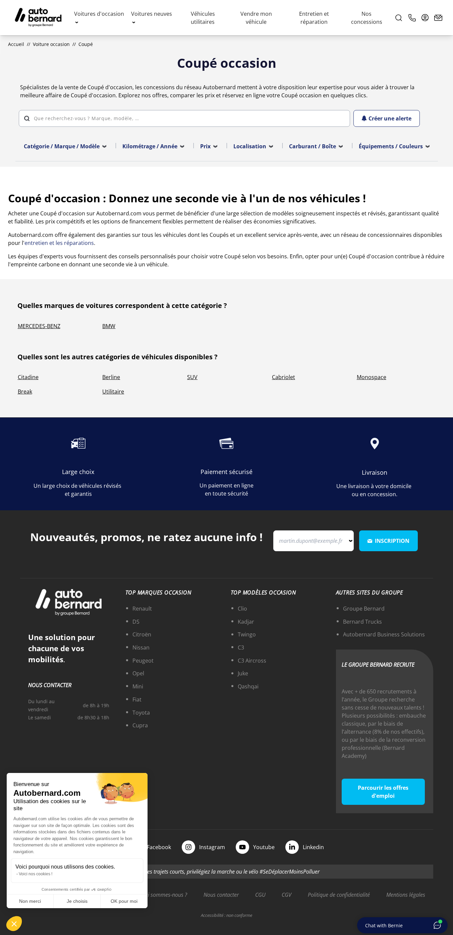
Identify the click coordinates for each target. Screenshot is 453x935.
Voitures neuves (151, 13)
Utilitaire (113, 391)
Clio (242, 608)
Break (25, 391)
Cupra (140, 725)
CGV (286, 894)
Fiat (136, 699)
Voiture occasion (51, 44)
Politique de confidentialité (339, 894)
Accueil (16, 44)
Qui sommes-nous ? (164, 894)
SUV (192, 377)
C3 (241, 647)
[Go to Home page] (38, 18)
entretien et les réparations (59, 243)
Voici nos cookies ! (35, 874)
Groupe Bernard (364, 608)
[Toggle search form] (398, 17)
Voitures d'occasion (99, 13)
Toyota (141, 712)
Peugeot (143, 660)
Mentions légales (405, 894)
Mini (137, 686)
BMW (108, 326)
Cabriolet (283, 377)
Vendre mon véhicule (256, 17)
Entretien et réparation (314, 17)
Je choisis (77, 901)
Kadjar (246, 621)
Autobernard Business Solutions (384, 634)
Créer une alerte (390, 118)
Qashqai (248, 686)
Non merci (30, 901)
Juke (243, 673)
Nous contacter (221, 894)
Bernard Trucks (362, 621)
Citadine (28, 377)
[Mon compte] (425, 17)
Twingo (247, 634)
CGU (260, 894)
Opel (138, 673)
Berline (111, 377)
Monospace (371, 377)
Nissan (141, 647)
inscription (392, 540)
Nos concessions (366, 17)
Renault (142, 608)
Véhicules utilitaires (203, 17)
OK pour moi (124, 901)
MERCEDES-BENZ (39, 326)
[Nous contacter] (438, 17)
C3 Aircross (252, 660)
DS (135, 621)
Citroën (141, 634)
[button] (14, 924)
